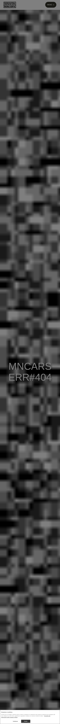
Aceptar (26, 721)
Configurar (15, 721)
